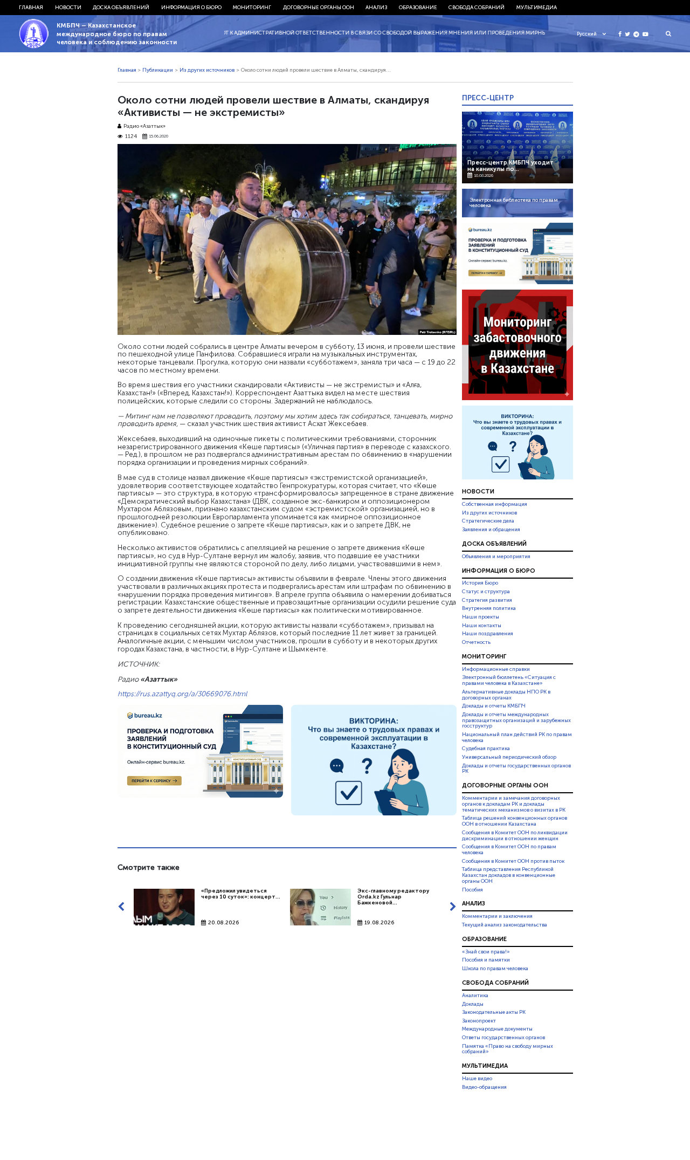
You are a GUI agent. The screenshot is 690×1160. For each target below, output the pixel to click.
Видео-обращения (484, 1087)
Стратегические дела (488, 521)
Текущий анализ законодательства (504, 925)
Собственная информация (494, 504)
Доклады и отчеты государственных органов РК (516, 769)
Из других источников (207, 70)
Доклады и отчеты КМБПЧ (494, 706)
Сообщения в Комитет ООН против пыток (513, 861)
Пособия (472, 890)
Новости (68, 7)
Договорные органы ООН (318, 7)
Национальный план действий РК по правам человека (517, 737)
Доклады (473, 1004)
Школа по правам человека (495, 968)
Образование (418, 7)
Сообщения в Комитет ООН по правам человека (509, 849)
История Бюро (480, 583)
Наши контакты (481, 625)
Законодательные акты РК (494, 1012)
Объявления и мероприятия (496, 556)
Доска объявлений (121, 7)
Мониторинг (252, 7)
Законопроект (479, 1021)
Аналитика (475, 995)
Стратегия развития (487, 600)
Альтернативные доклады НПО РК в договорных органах (506, 695)
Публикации (157, 70)
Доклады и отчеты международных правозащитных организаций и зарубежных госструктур (516, 720)
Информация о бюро (191, 7)
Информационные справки (496, 669)
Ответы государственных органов (503, 1037)
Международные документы (497, 1029)
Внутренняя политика (489, 608)
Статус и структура (486, 591)
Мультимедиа (536, 7)
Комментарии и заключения (497, 916)
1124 (131, 137)
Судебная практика (486, 748)
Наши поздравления (487, 633)
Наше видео (477, 1078)
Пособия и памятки (486, 960)
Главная (31, 7)
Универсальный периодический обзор (509, 757)
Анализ (376, 7)
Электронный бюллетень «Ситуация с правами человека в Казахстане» (509, 680)
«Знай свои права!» (486, 952)
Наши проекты (480, 617)
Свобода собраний (476, 7)
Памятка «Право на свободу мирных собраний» (507, 1049)
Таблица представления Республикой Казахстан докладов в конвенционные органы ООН (508, 875)
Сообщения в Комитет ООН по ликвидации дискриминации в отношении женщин (515, 835)
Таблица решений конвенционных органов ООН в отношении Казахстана (514, 821)
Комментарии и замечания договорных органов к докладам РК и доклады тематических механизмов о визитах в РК (513, 804)
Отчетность (476, 642)
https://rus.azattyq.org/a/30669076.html (182, 693)
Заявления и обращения (491, 529)
